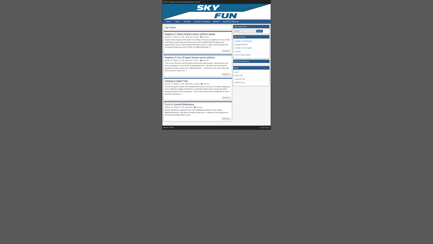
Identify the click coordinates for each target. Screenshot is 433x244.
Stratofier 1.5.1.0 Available (243, 48)
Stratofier (187, 22)
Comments (205, 37)
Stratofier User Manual (202, 22)
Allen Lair (170, 37)
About (177, 22)
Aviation (190, 37)
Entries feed (239, 75)
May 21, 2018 (180, 37)
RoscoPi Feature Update (243, 55)
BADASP (216, 22)
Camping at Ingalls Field (176, 81)
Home (168, 22)
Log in (237, 72)
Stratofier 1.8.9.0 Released (243, 41)
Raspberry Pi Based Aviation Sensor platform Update (190, 34)
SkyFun (166, 1)
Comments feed (240, 79)
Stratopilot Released (241, 44)
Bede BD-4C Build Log (231, 22)
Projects (196, 37)
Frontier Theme (264, 128)
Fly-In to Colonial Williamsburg (179, 104)
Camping (196, 84)
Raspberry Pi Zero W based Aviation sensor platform (190, 57)
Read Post (226, 51)
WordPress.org (239, 82)
